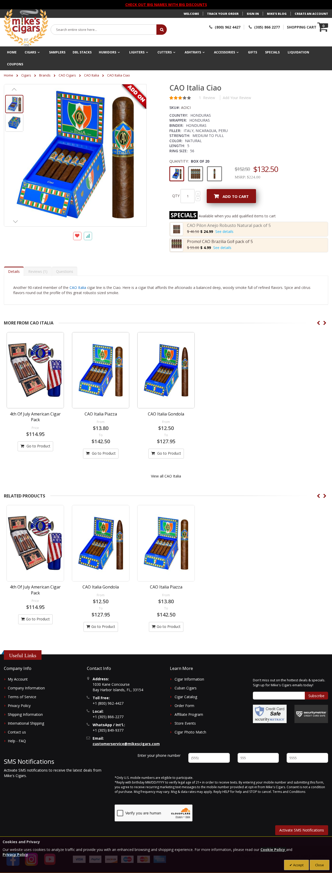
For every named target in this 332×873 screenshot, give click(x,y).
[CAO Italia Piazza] (100, 370)
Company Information (26, 687)
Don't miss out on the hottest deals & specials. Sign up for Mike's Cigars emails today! (289, 683)
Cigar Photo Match (190, 732)
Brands (45, 75)
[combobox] (104, 29)
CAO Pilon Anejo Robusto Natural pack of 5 (229, 225)
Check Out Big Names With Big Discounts (166, 4)
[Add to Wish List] (77, 236)
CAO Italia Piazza (101, 414)
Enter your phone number (159, 755)
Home (8, 75)
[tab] (14, 271)
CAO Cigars (67, 75)
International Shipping (26, 723)
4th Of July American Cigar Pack (35, 416)
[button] (14, 89)
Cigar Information (189, 679)
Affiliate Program (189, 714)
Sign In (253, 14)
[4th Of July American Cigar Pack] (35, 370)
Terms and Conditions (289, 791)
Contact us (17, 732)
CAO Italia (91, 75)
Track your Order (223, 14)
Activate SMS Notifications (301, 830)
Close (319, 865)
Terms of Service (22, 696)
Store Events (185, 723)
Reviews (37, 271)
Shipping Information (25, 714)
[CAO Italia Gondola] (166, 370)
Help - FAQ (17, 740)
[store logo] (26, 27)
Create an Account (311, 14)
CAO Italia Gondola (166, 414)
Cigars (26, 75)
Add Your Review (237, 97)
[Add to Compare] (88, 236)
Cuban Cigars (186, 687)
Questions (64, 271)
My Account (18, 679)
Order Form (184, 705)
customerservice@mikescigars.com (126, 743)
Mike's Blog (277, 14)
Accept (297, 865)
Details (14, 271)
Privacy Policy (19, 705)
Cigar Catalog (186, 696)
